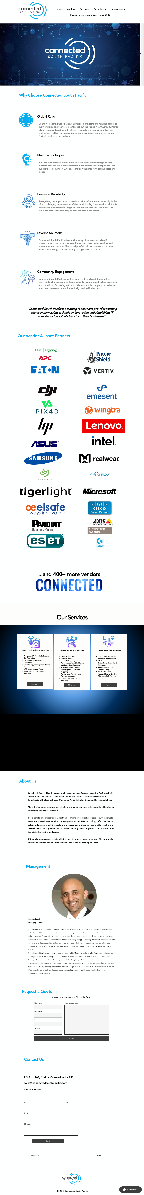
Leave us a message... (72, 1003)
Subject (37, 1028)
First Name (38, 1003)
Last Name (38, 1011)
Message (27, 1124)
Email (36, 1020)
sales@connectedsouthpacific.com (45, 1083)
